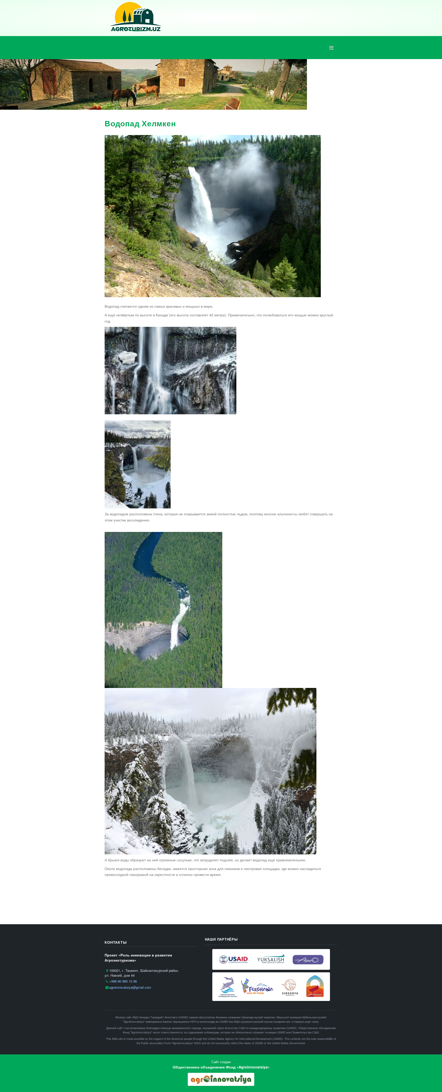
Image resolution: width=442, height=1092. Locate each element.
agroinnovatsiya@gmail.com (130, 987)
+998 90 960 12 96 (123, 981)
